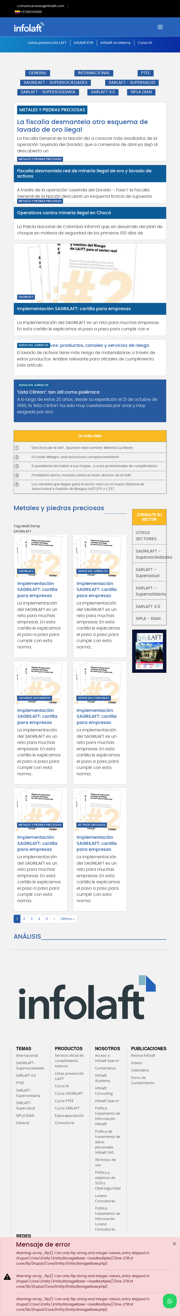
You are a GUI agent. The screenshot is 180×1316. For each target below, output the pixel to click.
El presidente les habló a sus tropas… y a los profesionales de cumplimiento (94, 466)
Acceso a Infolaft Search (107, 1058)
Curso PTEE (64, 1100)
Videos (136, 1062)
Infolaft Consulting (104, 1091)
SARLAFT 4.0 (103, 92)
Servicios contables (93, 698)
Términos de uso (105, 1162)
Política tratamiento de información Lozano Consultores (107, 1219)
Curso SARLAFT (67, 1108)
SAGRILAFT (26, 297)
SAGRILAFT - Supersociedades (151, 554)
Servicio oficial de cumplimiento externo (69, 1060)
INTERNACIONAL (94, 73)
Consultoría (64, 1122)
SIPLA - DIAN (148, 619)
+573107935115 (31, 12)
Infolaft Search (107, 1100)
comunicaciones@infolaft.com (40, 6)
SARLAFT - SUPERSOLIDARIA (48, 92)
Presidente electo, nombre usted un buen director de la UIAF (81, 475)
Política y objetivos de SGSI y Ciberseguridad (108, 1180)
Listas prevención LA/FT (69, 1076)
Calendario (140, 1070)
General (22, 1122)
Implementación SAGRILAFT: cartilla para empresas (74, 309)
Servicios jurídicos (34, 345)
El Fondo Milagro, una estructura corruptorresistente (75, 457)
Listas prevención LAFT (47, 43)
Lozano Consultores (105, 1198)
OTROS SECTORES (146, 536)
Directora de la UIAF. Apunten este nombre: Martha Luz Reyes (82, 448)
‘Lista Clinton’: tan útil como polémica (58, 392)
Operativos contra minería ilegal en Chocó (64, 213)
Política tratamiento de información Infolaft (107, 1116)
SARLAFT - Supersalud (147, 573)
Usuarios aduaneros (34, 698)
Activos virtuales (91, 825)
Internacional (27, 1055)
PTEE (145, 73)
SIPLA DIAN (141, 92)
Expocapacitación (69, 1115)
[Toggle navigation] (160, 27)
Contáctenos (105, 1068)
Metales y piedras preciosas (52, 110)
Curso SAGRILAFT (69, 1093)
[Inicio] (51, 27)
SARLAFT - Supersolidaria (151, 591)
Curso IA (145, 43)
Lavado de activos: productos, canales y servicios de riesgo (83, 345)
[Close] (174, 1244)
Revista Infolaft (143, 1055)
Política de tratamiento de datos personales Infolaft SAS (107, 1142)
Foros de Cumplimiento (143, 1080)
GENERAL (38, 73)
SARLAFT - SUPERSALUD (132, 83)
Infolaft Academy (116, 43)
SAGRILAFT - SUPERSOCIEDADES (55, 83)
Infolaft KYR (83, 43)
